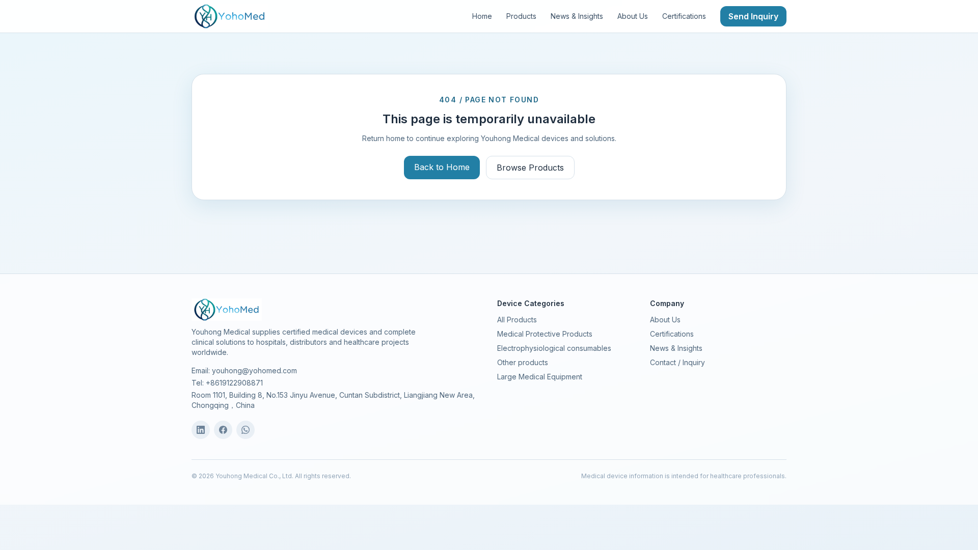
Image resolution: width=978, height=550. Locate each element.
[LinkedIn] (201, 430)
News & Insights (577, 16)
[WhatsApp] (245, 430)
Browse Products (530, 167)
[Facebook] (223, 430)
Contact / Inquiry (677, 362)
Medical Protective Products (544, 333)
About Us (632, 16)
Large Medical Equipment (539, 376)
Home (482, 16)
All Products (517, 319)
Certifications (684, 16)
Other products (522, 362)
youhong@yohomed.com (254, 370)
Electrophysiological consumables (554, 348)
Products (521, 16)
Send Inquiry (753, 16)
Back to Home (442, 167)
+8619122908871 (234, 382)
